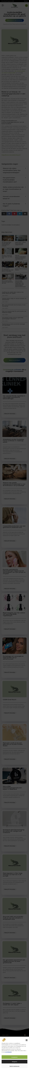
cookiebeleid (8, 1052)
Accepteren (14, 1057)
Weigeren (14, 1061)
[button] (26, 1040)
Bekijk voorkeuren (14, 1066)
